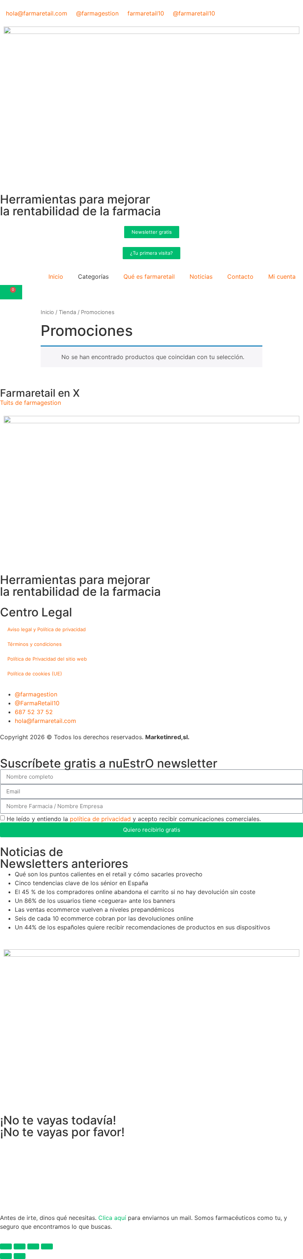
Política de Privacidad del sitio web (47, 659)
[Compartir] (33, 1246)
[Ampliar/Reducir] (6, 1246)
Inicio (55, 276)
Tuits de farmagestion (30, 402)
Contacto (240, 276)
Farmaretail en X (40, 393)
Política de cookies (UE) (34, 674)
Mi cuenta (282, 276)
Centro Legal (36, 612)
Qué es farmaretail (149, 276)
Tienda (67, 312)
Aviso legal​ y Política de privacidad (46, 629)
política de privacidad (100, 818)
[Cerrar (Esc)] (47, 1246)
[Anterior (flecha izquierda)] (6, 1256)
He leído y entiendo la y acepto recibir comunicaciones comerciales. (134, 818)
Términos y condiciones (34, 644)
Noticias (201, 276)
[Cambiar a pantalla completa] (19, 1246)
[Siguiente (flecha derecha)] (19, 1256)
